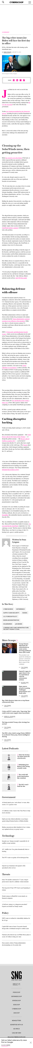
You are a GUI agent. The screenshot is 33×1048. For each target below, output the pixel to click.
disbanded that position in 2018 (10, 469)
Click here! (5, 1045)
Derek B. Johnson (9, 716)
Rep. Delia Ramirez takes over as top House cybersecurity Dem (15, 701)
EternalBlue (5, 515)
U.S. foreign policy (10, 616)
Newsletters (16, 1020)
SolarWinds (7, 624)
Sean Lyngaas (7, 52)
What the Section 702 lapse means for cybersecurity (23, 756)
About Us (16, 984)
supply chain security (11, 613)
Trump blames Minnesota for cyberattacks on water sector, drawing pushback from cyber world (25, 648)
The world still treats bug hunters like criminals (23, 776)
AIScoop (17, 1013)
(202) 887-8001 (16, 1033)
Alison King (25, 682)
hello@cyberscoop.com (16, 1037)
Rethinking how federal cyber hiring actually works (23, 766)
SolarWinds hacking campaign (10, 228)
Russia (25, 613)
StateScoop (16, 1000)
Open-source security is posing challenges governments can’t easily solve (25, 689)
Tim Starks (24, 667)
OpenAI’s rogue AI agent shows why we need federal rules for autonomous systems (24, 675)
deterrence (20, 609)
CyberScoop (16, 1009)
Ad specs (16, 1029)
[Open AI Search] (5, 2)
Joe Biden (18, 624)
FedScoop (16, 992)
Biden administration (11, 620)
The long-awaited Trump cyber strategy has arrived (16, 723)
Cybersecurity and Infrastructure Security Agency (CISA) (16, 628)
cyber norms (8, 609)
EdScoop (16, 1004)
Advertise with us (16, 1024)
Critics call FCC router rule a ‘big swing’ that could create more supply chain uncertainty (16, 712)
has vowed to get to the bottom (14, 158)
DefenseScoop (16, 996)
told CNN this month (21, 278)
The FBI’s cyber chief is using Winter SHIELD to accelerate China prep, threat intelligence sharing (16, 735)
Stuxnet (25, 445)
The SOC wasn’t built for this (22, 785)
